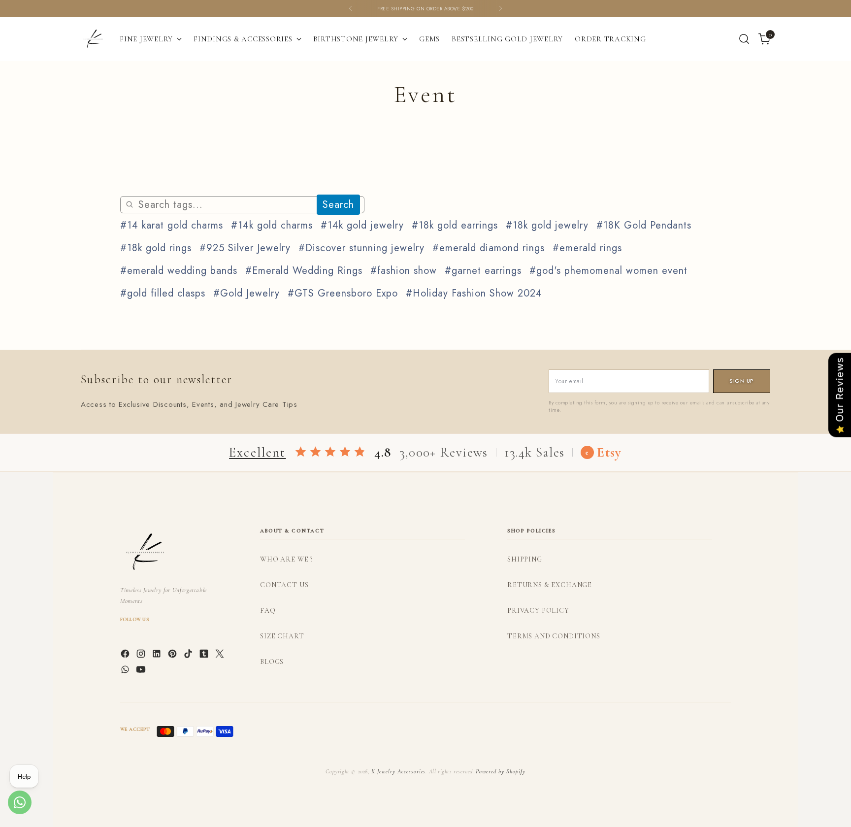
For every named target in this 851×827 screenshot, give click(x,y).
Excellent (257, 452)
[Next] (500, 8)
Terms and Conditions (553, 636)
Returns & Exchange (549, 585)
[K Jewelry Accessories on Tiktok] (189, 655)
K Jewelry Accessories (398, 771)
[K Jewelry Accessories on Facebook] (126, 655)
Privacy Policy (538, 610)
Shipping (524, 559)
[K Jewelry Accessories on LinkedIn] (158, 655)
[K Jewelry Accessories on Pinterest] (173, 655)
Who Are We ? (286, 559)
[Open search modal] (744, 39)
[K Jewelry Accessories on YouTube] (142, 671)
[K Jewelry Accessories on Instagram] (142, 655)
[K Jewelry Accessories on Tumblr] (205, 655)
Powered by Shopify (500, 771)
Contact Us (284, 585)
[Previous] (350, 8)
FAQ (268, 610)
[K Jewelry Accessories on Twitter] (221, 655)
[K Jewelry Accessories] (93, 39)
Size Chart (282, 636)
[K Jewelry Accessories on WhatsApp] (126, 671)
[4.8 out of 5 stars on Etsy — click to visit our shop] (330, 452)
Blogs (272, 662)
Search (338, 205)
